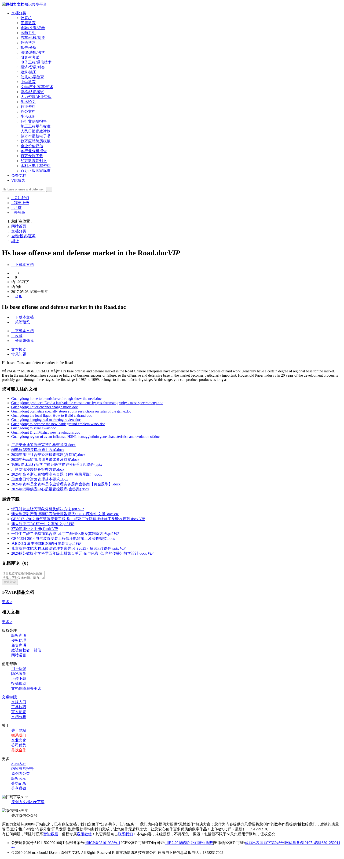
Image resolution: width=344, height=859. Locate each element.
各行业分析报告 (34, 151)
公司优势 (18, 745)
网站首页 (18, 226)
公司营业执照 (201, 843)
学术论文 (28, 102)
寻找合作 (18, 750)
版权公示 (18, 778)
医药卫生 (28, 33)
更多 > (7, 602)
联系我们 (18, 735)
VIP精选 (18, 180)
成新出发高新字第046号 (264, 843)
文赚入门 (18, 702)
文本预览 (20, 349)
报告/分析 (29, 47)
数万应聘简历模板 (36, 141)
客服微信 (84, 834)
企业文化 (18, 740)
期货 (15, 241)
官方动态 (18, 712)
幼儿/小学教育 (32, 77)
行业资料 (28, 107)
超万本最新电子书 (36, 136)
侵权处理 (18, 640)
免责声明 (18, 645)
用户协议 (18, 669)
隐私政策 (18, 674)
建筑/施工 (29, 72)
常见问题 (18, 354)
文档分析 (18, 717)
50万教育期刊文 (34, 161)
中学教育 (28, 82)
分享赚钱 (18, 788)
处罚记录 (18, 783)
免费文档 (18, 176)
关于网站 (18, 730)
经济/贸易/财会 (33, 67)
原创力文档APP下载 (27, 802)
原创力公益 (20, 774)
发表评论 (10, 582)
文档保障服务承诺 (26, 688)
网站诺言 (18, 655)
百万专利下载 (32, 156)
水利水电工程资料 (36, 166)
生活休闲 (28, 116)
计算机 (26, 18)
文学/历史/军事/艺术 (37, 87)
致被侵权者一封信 (26, 650)
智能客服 (50, 834)
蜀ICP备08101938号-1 (102, 843)
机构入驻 (18, 764)
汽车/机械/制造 (33, 38)
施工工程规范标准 (36, 126)
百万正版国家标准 (36, 171)
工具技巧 (18, 707)
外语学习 (28, 43)
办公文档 (28, 112)
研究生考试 (30, 57)
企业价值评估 (32, 146)
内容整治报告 (22, 769)
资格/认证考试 (32, 92)
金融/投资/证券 (33, 28)
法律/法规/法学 (33, 52)
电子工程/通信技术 (36, 62)
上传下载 (18, 679)
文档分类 (18, 13)
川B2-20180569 (177, 843)
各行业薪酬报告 (34, 121)
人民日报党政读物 (36, 131)
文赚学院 (9, 697)
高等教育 (28, 23)
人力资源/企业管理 (36, 97)
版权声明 (18, 635)
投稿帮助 (18, 683)
